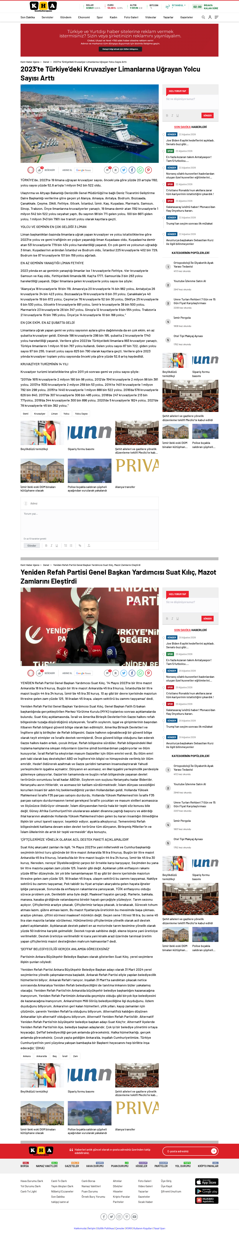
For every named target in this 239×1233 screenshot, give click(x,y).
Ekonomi (84, 17)
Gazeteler (186, 17)
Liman (54, 413)
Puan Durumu (119, 1165)
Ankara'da (41, 1056)
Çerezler (120, 1228)
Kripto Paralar (208, 1165)
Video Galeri (145, 1186)
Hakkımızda (80, 1228)
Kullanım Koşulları (143, 1228)
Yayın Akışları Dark (62, 1186)
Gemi (25, 413)
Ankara (27, 1056)
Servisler (47, 17)
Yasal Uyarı (159, 1228)
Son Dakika (28, 17)
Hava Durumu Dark (32, 1181)
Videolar (150, 17)
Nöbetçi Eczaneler (62, 1191)
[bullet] (71, 545)
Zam (75, 1056)
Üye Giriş (166, 1181)
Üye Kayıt (166, 1186)
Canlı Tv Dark (59, 1181)
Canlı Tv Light (29, 1191)
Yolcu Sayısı (81, 413)
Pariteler (161, 1165)
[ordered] (65, 545)
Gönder (31, 545)
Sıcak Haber (145, 1201)
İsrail (64, 1056)
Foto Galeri (131, 17)
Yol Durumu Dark (31, 1186)
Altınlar (117, 1181)
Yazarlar (168, 17)
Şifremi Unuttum (171, 1191)
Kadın (113, 17)
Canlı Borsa (88, 1181)
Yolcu (66, 413)
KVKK (129, 1228)
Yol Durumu (183, 1165)
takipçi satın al (60, 1201)
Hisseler (141, 1165)
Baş (55, 1056)
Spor (100, 17)
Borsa (25, 1165)
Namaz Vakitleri (47, 1165)
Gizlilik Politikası (105, 1228)
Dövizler (118, 1186)
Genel (46, 61)
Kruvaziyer (39, 413)
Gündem (65, 17)
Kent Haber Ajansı (30, 61)
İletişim (92, 1228)
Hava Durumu (95, 1165)
